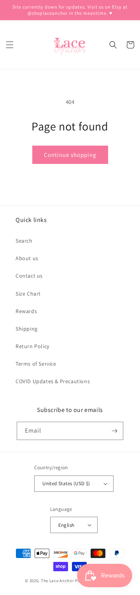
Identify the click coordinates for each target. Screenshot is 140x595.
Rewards (26, 311)
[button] (9, 44)
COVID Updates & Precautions (53, 381)
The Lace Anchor (57, 580)
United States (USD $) (66, 483)
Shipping (27, 328)
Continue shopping (70, 154)
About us (27, 258)
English (66, 525)
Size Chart (28, 293)
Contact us (29, 275)
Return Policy (32, 346)
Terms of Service (36, 363)
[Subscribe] (114, 431)
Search (24, 240)
